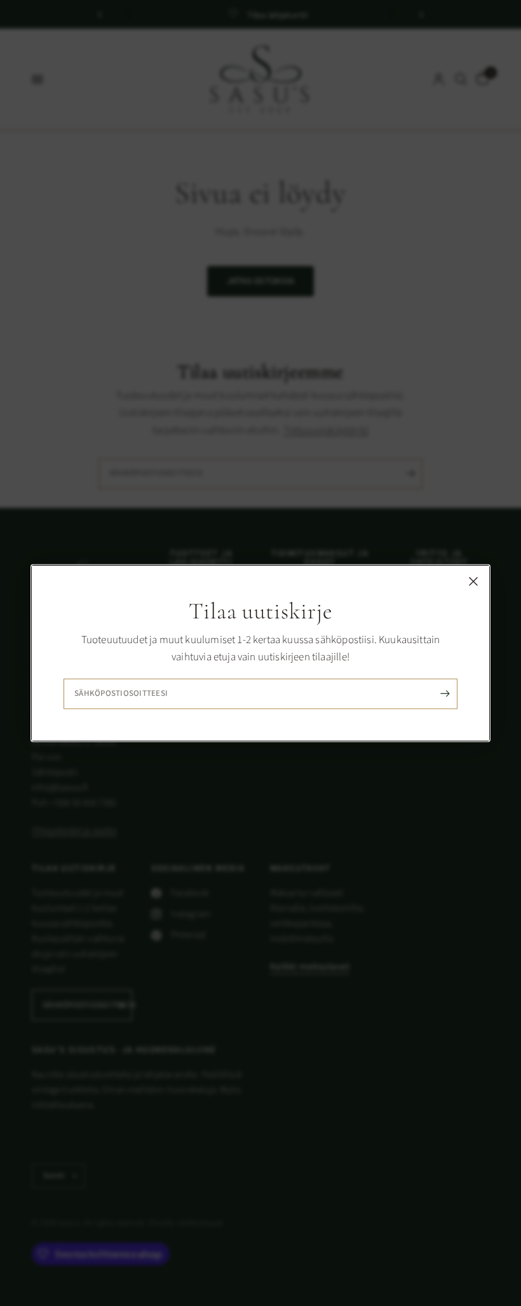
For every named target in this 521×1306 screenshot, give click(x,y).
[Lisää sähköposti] (444, 694)
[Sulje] (473, 580)
